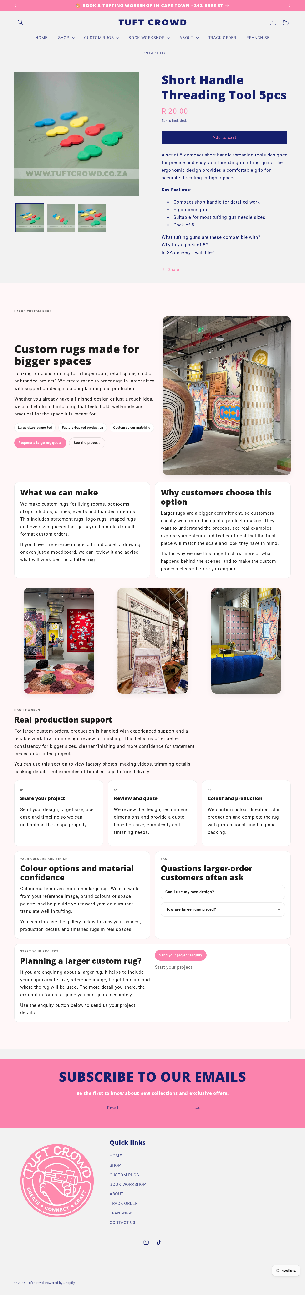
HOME (116, 1155)
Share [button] (173, 269)
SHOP (115, 1165)
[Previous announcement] (15, 5)
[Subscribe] (197, 1108)
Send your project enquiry (180, 955)
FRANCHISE (121, 1213)
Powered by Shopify (60, 1283)
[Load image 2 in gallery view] (61, 218)
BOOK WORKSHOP (128, 1184)
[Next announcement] (290, 5)
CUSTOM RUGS (124, 1175)
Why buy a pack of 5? (185, 245)
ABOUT (117, 1194)
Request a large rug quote (40, 443)
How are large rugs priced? (190, 909)
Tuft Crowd (35, 1283)
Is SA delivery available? (188, 252)
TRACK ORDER (124, 1203)
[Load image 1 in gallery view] (30, 218)
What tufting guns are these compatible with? (211, 237)
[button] (20, 22)
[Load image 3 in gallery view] (92, 218)
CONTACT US (122, 1222)
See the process (87, 443)
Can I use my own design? (189, 892)
